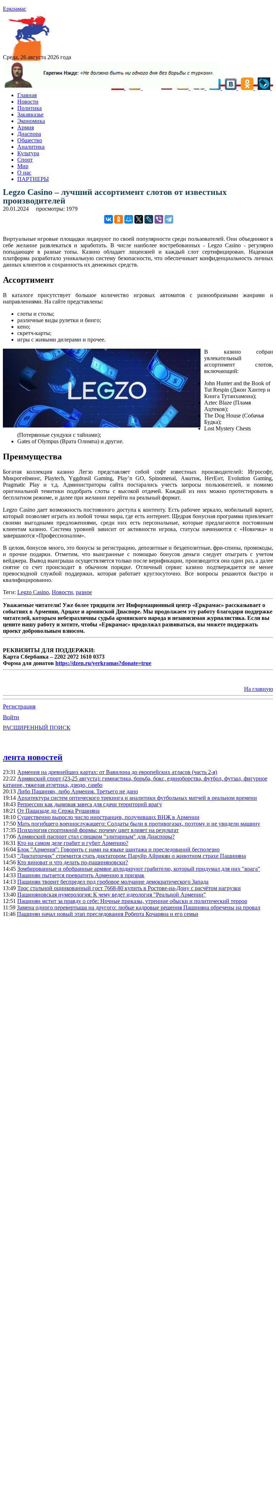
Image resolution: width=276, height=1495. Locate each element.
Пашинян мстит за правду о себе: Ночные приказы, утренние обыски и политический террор (132, 901)
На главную (258, 689)
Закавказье (30, 114)
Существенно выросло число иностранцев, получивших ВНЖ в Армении (108, 817)
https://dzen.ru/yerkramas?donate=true (103, 663)
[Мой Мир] (128, 219)
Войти (11, 717)
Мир (22, 166)
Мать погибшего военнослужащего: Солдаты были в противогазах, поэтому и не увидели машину (138, 824)
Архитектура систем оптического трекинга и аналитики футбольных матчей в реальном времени (137, 798)
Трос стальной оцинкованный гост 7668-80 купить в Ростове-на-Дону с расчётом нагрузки (129, 888)
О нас (24, 172)
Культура (28, 153)
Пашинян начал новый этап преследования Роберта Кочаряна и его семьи (107, 914)
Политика (29, 108)
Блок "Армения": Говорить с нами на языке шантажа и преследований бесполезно (118, 849)
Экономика (31, 121)
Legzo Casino (33, 592)
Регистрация (19, 706)
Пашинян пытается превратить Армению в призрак (80, 875)
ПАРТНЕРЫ (33, 179)
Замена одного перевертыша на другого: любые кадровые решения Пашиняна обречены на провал (138, 907)
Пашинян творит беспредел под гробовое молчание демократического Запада (112, 882)
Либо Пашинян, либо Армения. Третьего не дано (77, 791)
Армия (25, 127)
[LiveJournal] (148, 219)
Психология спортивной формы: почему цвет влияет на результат (98, 830)
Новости (27, 102)
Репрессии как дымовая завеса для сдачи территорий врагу (89, 804)
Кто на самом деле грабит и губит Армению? (72, 843)
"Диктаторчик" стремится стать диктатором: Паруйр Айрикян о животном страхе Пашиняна (131, 856)
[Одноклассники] (118, 219)
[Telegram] (169, 219)
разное (84, 592)
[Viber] (159, 219)
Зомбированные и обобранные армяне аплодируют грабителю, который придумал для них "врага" (138, 869)
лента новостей (33, 757)
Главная (27, 95)
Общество (29, 140)
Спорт (25, 160)
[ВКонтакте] (108, 219)
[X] (138, 219)
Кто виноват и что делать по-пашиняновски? (72, 862)
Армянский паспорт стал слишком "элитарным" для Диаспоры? (96, 837)
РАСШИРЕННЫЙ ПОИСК (36, 728)
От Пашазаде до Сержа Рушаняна (58, 811)
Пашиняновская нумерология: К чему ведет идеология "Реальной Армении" (111, 895)
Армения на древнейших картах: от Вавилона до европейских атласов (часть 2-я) (117, 772)
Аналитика (31, 147)
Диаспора (29, 134)
